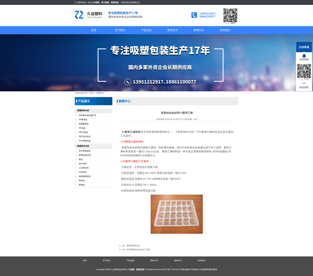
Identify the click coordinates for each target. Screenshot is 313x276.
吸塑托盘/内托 (85, 155)
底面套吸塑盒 (85, 176)
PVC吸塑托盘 (85, 141)
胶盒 (81, 159)
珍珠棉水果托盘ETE (87, 115)
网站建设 (213, 269)
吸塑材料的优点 (133, 246)
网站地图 (185, 269)
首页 (94, 30)
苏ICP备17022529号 (172, 269)
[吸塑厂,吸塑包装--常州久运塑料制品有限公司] (112, 18)
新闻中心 (199, 30)
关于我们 (120, 30)
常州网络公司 (195, 269)
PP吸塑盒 (83, 119)
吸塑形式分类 (83, 146)
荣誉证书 (172, 30)
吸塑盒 (82, 185)
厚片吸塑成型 (85, 151)
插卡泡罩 (83, 163)
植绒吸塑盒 (84, 124)
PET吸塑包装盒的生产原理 (138, 249)
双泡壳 (82, 180)
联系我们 (225, 30)
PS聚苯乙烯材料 (131, 131)
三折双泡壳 (84, 168)
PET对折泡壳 (84, 136)
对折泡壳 (83, 172)
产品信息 (146, 30)
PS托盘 (82, 128)
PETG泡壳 (83, 132)
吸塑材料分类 (83, 110)
